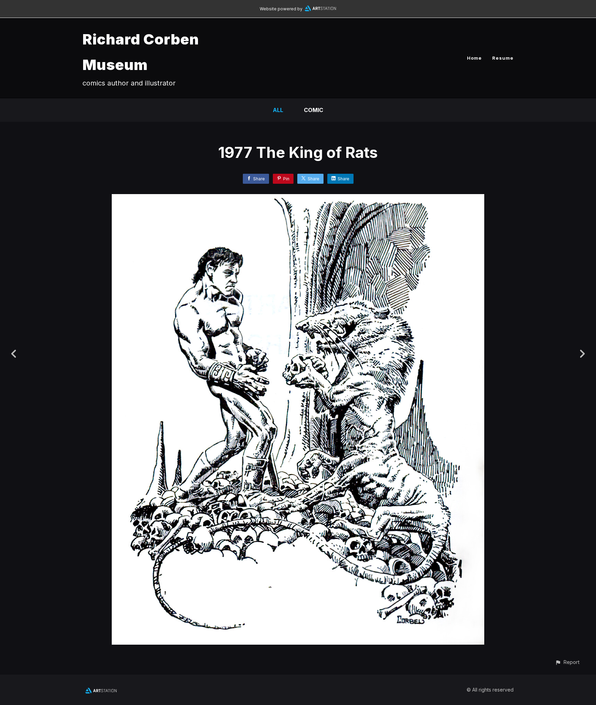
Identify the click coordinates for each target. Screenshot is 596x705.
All (278, 110)
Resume (503, 58)
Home (474, 58)
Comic (313, 110)
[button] (567, 662)
